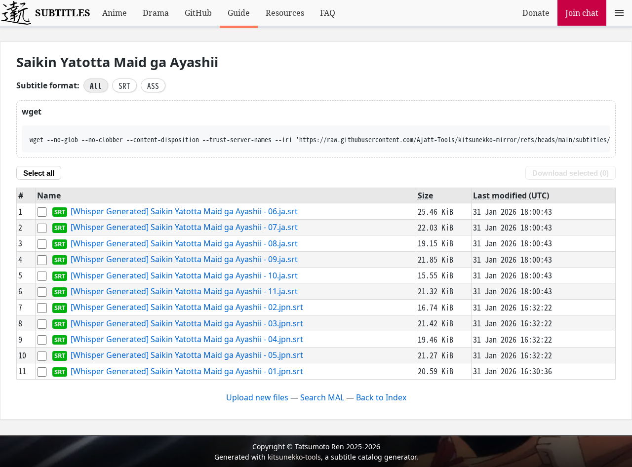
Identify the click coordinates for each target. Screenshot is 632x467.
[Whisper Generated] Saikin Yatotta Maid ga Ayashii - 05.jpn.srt (187, 355)
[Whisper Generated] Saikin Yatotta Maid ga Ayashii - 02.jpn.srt (187, 307)
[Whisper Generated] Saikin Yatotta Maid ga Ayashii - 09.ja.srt (184, 259)
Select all (38, 173)
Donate (536, 12)
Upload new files (257, 397)
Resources (285, 12)
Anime (114, 12)
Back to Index (381, 397)
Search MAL (322, 397)
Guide (239, 12)
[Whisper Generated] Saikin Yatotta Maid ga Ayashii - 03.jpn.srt (187, 323)
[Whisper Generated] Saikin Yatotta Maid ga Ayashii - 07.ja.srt (184, 227)
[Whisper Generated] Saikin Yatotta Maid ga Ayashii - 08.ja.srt (184, 243)
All (96, 85)
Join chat (581, 12)
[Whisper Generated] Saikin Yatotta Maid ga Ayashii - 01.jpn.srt (187, 371)
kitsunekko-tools (294, 457)
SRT (124, 85)
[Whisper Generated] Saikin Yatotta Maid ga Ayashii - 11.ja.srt (184, 291)
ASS (153, 85)
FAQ (327, 12)
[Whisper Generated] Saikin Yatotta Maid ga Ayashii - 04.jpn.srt (187, 339)
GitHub (198, 12)
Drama (156, 12)
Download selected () (570, 173)
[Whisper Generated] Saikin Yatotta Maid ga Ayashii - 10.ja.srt (184, 275)
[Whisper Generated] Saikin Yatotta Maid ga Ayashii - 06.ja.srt (184, 211)
